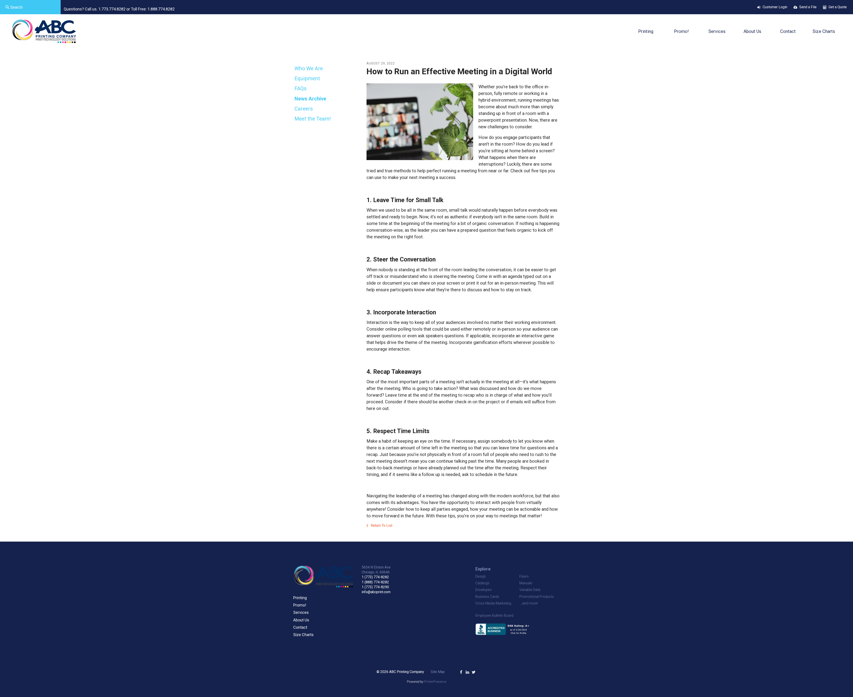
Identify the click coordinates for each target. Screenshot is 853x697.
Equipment (307, 79)
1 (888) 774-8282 (375, 582)
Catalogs (482, 583)
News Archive (310, 99)
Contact (788, 31)
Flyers (524, 576)
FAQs (301, 89)
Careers (304, 109)
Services (716, 31)
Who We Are (309, 69)
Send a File (808, 7)
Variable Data (529, 590)
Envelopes (483, 590)
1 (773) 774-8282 (375, 577)
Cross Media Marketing (493, 603)
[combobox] (30, 7)
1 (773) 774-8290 (375, 587)
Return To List (381, 525)
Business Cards (487, 597)
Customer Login (775, 7)
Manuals (525, 583)
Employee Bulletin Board (494, 615)
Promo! (681, 31)
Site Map (438, 672)
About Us (752, 31)
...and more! (528, 603)
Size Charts (824, 31)
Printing (645, 31)
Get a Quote (838, 7)
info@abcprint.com (376, 592)
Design (480, 576)
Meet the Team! (313, 119)
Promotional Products (536, 597)
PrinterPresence (435, 681)
